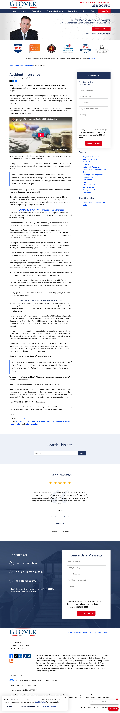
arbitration (87, 192)
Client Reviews (72, 11)
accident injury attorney (25, 421)
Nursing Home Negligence (93, 174)
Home (14, 11)
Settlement (87, 180)
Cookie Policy (37, 680)
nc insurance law (31, 424)
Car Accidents (22, 419)
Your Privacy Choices (22, 680)
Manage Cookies (50, 680)
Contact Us (104, 11)
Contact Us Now (101, 29)
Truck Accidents (89, 185)
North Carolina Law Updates (24, 65)
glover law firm (15, 424)
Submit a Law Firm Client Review (60, 531)
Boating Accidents (90, 159)
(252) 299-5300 (101, 5)
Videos (93, 11)
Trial (84, 182)
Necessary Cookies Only (30, 706)
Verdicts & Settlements (55, 11)
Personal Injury (37, 11)
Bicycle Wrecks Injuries (91, 157)
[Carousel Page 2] (55, 516)
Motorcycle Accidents (91, 167)
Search (82, 453)
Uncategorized (88, 187)
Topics (82, 152)
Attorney (24, 11)
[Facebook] (11, 656)
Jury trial (86, 164)
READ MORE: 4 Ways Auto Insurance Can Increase (41, 209)
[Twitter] (16, 656)
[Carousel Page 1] (51, 516)
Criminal (30, 685)
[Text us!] (113, 709)
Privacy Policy (88, 632)
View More (60, 523)
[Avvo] (29, 656)
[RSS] (11, 661)
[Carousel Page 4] (64, 516)
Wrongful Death (89, 190)
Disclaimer (77, 632)
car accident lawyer (43, 421)
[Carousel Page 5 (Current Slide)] (69, 516)
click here (92, 58)
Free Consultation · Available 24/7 (95, 2)
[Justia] (25, 656)
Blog (83, 11)
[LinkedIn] (20, 656)
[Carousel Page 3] (60, 516)
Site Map (98, 632)
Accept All (10, 706)
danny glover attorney (61, 421)
